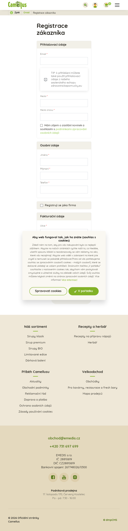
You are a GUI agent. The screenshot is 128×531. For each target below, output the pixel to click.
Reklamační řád (35, 393)
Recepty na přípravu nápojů (92, 336)
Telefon (44, 183)
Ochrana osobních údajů (35, 405)
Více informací (69, 280)
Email (43, 54)
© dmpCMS (110, 520)
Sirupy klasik (35, 336)
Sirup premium (36, 342)
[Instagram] (75, 477)
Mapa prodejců (92, 393)
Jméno (44, 155)
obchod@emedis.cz (64, 438)
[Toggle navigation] (85, 5)
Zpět (17, 12)
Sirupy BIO (35, 348)
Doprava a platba (35, 399)
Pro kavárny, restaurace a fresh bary (92, 387)
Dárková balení (36, 360)
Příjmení (44, 169)
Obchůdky (92, 381)
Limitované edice (35, 354)
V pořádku (85, 291)
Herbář (92, 342)
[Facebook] (53, 477)
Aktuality (35, 381)
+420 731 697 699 (64, 446)
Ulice (42, 226)
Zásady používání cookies (35, 411)
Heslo (43, 96)
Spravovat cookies (48, 291)
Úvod (27, 12)
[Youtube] (64, 477)
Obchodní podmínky (35, 387)
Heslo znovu (46, 110)
